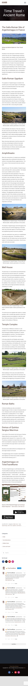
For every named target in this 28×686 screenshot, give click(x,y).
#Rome (6, 580)
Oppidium (14, 525)
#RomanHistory (13, 635)
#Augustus (10, 609)
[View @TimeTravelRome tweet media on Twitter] (13, 609)
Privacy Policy (12, 666)
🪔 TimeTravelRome (10, 572)
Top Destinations (7, 540)
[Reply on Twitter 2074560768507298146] (6, 613)
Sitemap (16, 666)
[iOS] (8, 515)
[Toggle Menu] (25, 2)
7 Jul (24, 572)
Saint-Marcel (19, 525)
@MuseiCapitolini (18, 622)
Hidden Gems (15, 524)
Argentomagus (4, 525)
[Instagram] (13, 561)
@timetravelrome (19, 572)
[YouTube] (9, 561)
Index (4, 536)
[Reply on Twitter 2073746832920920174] (6, 625)
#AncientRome (8, 635)
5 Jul (24, 616)
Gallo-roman (10, 525)
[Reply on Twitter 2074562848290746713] (6, 598)
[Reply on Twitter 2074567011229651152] (6, 584)
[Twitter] (6, 561)
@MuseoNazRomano (9, 579)
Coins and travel (6, 546)
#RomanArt (10, 580)
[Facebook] (3, 561)
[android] (19, 510)
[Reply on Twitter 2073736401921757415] (6, 639)
